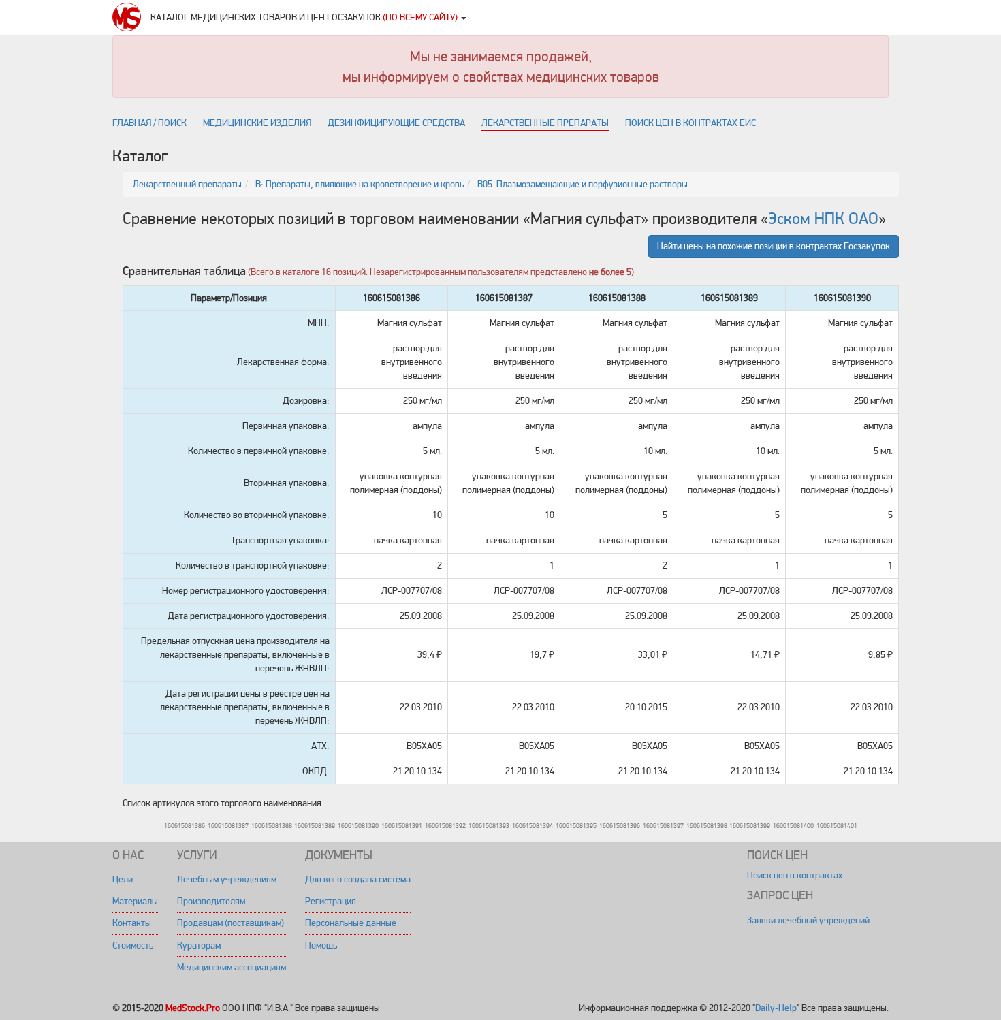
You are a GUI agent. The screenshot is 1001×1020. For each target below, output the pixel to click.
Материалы (135, 901)
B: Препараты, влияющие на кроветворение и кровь (359, 184)
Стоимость (132, 945)
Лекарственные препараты (545, 123)
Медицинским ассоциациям (231, 967)
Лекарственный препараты (187, 184)
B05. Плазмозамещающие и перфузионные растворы (582, 184)
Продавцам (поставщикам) (230, 923)
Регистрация (330, 901)
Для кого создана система (358, 879)
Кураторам (199, 945)
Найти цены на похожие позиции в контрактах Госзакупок (773, 246)
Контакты (131, 923)
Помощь (321, 945)
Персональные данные (350, 923)
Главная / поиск (149, 123)
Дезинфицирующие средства (396, 123)
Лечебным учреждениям (226, 879)
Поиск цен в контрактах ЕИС (690, 123)
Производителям (211, 901)
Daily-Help (776, 1008)
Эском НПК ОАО (823, 219)
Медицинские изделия (257, 123)
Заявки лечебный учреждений (808, 920)
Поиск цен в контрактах (794, 875)
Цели (122, 879)
